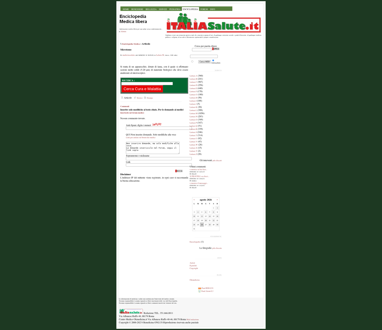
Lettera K (193, 107)
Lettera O (193, 119)
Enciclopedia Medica (131, 43)
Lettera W (194, 144)
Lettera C (193, 82)
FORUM (204, 9)
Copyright (194, 268)
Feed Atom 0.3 (207, 291)
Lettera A (193, 75)
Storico (139, 97)
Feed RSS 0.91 (207, 288)
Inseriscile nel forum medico (132, 112)
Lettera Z (193, 154)
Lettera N (193, 116)
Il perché (193, 265)
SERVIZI (163, 9)
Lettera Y (193, 151)
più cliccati (217, 160)
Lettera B (193, 78)
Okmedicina (195, 279)
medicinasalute (129, 55)
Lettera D (193, 85)
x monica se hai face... (198, 169)
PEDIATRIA (174, 9)
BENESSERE (137, 9)
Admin (123, 31)
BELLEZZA (151, 9)
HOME (126, 9)
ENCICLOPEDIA (190, 9)
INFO (212, 9)
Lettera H (193, 97)
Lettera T (193, 135)
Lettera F (193, 91)
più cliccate (217, 248)
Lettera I (193, 100)
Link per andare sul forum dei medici (140, 137)
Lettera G (193, 94)
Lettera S (193, 132)
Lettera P (193, 122)
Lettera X (193, 147)
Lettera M (160, 55)
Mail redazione (193, 319)
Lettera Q (193, 126)
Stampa (149, 97)
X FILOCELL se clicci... (199, 176)
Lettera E (193, 88)
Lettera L (193, 110)
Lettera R (193, 129)
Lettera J (193, 104)
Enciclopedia (195, 241)
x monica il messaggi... (199, 183)
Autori (192, 262)
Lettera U (193, 138)
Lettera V (193, 141)
